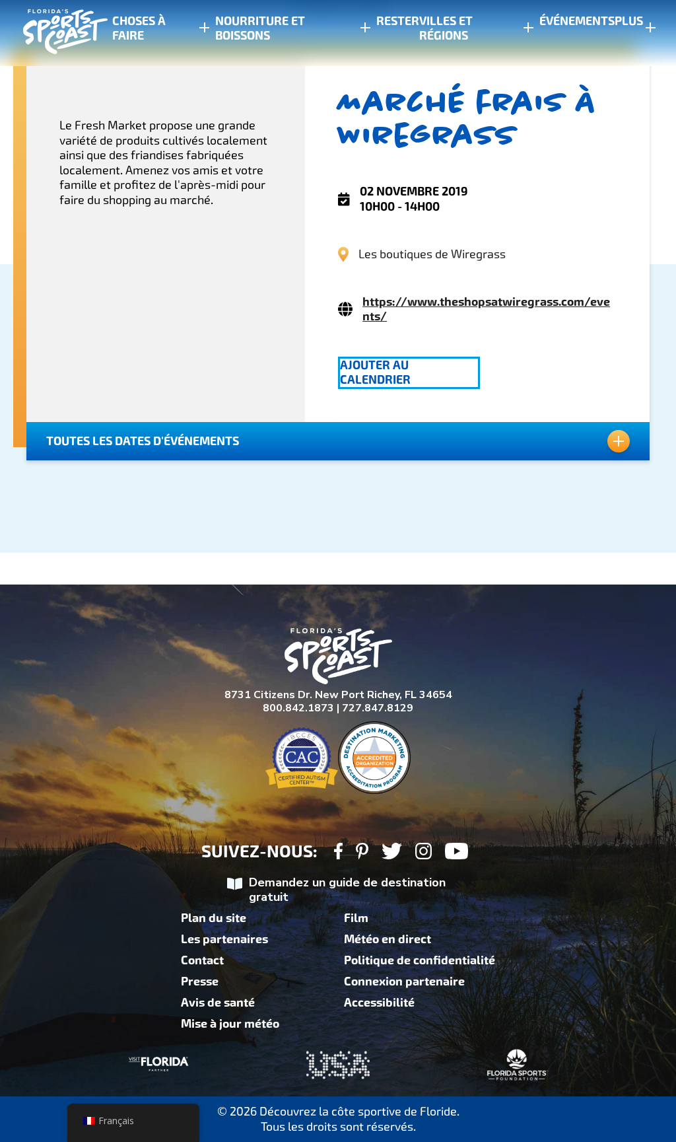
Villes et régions (446, 28)
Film (356, 918)
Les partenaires (224, 939)
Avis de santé (218, 1002)
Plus (629, 21)
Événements (577, 21)
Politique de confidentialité (419, 960)
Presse (200, 981)
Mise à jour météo (230, 1024)
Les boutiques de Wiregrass (432, 254)
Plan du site (213, 918)
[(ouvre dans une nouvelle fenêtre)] (338, 853)
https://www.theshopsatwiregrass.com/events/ (486, 309)
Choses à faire (139, 28)
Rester (397, 21)
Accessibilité (379, 1002)
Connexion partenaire (404, 981)
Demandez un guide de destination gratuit (347, 890)
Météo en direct (387, 939)
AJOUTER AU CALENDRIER (375, 372)
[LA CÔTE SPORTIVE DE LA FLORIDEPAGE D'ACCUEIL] (53, 33)
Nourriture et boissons (260, 28)
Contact (202, 960)
